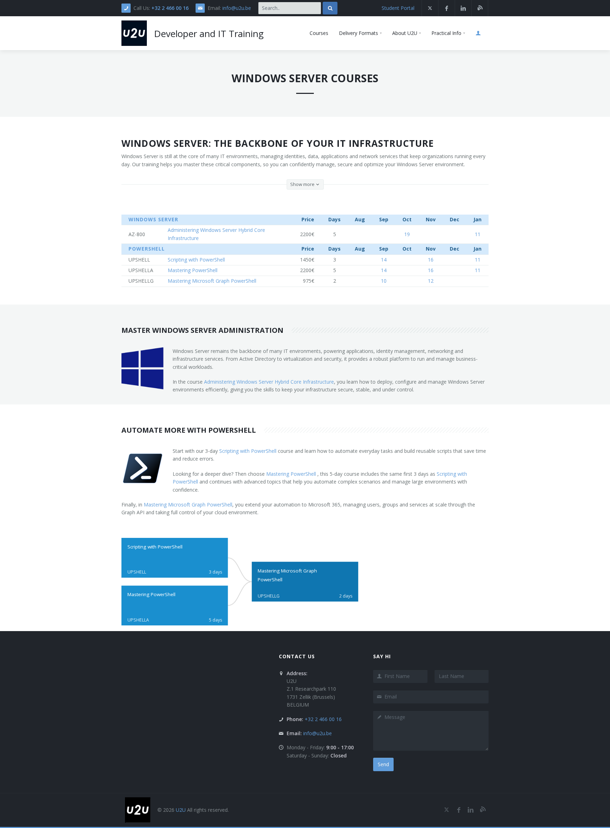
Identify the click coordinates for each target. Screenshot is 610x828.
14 (384, 259)
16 (430, 259)
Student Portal (398, 8)
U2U (181, 809)
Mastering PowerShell (291, 473)
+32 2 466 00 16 (170, 8)
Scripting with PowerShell (247, 451)
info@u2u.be (236, 8)
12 (430, 280)
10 (384, 280)
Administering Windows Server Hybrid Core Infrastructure (269, 381)
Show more (303, 184)
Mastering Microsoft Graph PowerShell (188, 504)
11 (477, 234)
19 (407, 234)
